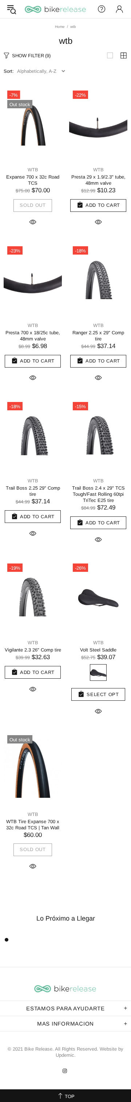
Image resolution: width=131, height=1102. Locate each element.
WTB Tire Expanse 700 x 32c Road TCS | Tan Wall (32, 824)
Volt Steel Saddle (98, 650)
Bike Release (55, 9)
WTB (33, 169)
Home (60, 27)
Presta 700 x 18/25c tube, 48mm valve (32, 336)
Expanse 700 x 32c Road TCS (32, 180)
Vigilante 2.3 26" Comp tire (33, 650)
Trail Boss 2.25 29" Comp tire (33, 491)
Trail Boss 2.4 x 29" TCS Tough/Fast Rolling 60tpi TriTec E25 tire (98, 494)
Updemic (65, 1055)
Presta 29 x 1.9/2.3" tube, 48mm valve (98, 180)
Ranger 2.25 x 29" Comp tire (98, 336)
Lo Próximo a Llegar (65, 918)
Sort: (9, 71)
